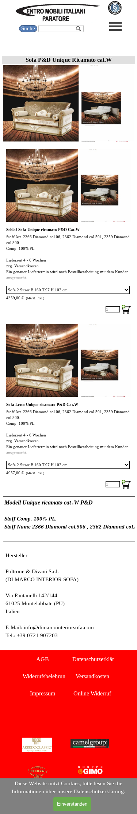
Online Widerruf (92, 693)
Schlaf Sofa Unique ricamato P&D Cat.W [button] (43, 230)
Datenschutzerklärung (97, 659)
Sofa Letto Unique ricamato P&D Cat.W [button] (42, 405)
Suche (28, 28)
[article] (68, 231)
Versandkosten (92, 676)
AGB (42, 659)
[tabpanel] (68, 519)
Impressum (42, 693)
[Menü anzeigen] (115, 26)
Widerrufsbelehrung (45, 676)
